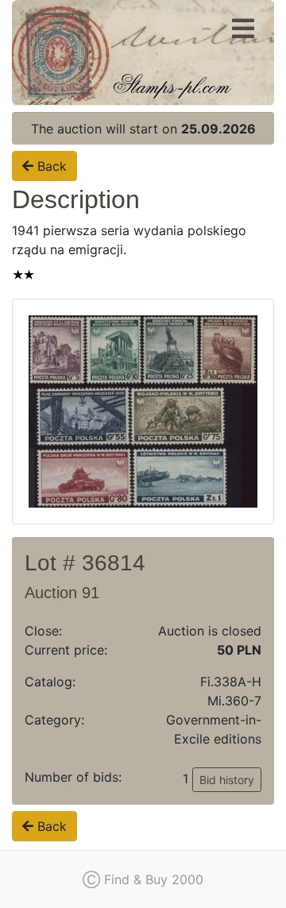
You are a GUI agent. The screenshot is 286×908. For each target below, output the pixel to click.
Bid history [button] (226, 779)
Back (50, 166)
